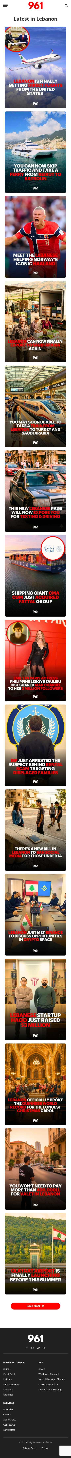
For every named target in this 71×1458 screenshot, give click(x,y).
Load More (34, 1306)
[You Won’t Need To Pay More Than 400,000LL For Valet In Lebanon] (35, 1169)
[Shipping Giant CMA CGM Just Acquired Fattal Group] (35, 576)
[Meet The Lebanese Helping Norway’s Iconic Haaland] (35, 237)
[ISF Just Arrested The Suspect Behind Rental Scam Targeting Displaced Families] (35, 745)
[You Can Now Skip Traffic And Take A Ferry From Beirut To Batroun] (35, 152)
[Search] (66, 5)
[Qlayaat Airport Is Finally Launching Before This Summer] (35, 1253)
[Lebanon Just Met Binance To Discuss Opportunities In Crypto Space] (35, 915)
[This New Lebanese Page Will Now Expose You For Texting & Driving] (35, 491)
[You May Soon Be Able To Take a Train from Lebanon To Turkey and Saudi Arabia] (35, 406)
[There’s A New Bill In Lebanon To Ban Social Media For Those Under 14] (35, 830)
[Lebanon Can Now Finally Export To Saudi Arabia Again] (35, 321)
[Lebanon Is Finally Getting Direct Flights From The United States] (35, 67)
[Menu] (5, 5)
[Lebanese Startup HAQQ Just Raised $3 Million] (35, 999)
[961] (35, 5)
